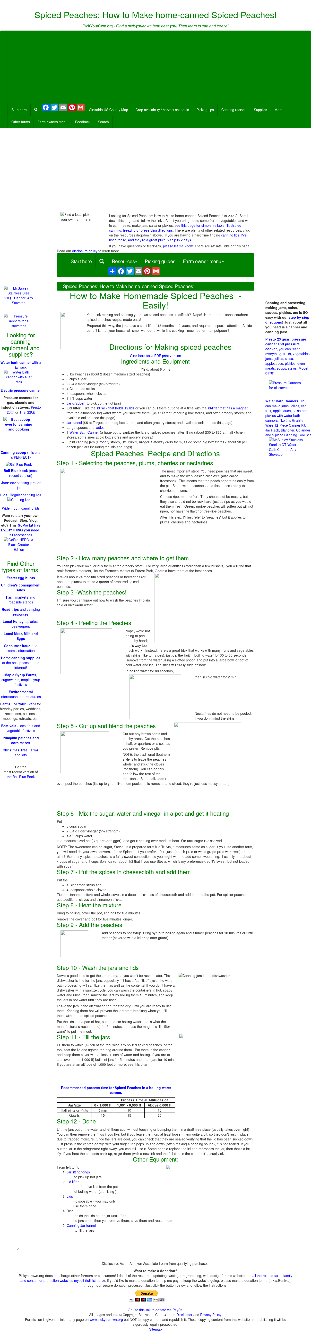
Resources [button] (123, 261)
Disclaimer (184, 1314)
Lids (70, 1196)
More (279, 109)
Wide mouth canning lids (21, 508)
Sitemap (155, 1329)
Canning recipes (233, 109)
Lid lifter (73, 1181)
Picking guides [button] (160, 261)
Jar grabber (76, 403)
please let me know (178, 246)
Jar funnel (74, 422)
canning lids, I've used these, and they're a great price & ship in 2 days (178, 237)
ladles (99, 427)
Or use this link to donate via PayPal (155, 1309)
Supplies (260, 109)
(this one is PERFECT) (21, 455)
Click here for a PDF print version (155, 355)
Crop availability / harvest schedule (162, 109)
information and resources (20, 694)
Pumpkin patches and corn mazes (21, 740)
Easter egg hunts (21, 577)
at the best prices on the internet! (20, 662)
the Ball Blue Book (21, 776)
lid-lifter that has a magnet (227, 408)
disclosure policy (84, 250)
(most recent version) (21, 473)
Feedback (82, 121)
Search (103, 121)
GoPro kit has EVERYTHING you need (20, 527)
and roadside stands (20, 599)
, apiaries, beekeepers (21, 624)
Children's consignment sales (21, 587)
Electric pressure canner (20, 390)
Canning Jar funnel (81, 1225)
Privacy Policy (210, 1314)
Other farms (20, 121)
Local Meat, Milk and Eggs (21, 636)
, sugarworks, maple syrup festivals (20, 679)
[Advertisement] (155, 67)
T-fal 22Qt (27, 412)
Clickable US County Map (108, 109)
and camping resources (21, 612)
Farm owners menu (52, 121)
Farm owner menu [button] (202, 261)
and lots (21, 752)
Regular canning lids (20, 494)
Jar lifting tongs (78, 1172)
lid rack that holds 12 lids (115, 408)
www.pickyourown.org (106, 1319)
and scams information (20, 648)
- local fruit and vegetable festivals (20, 728)
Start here (19, 109)
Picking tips (205, 109)
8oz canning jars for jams (21, 485)
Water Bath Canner (84, 432)
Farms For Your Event (18, 703)
